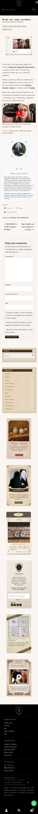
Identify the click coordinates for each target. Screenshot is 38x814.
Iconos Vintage (18, 383)
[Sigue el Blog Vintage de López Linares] (23, 804)
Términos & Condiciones (10, 744)
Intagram (27, 85)
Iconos (19, 380)
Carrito (29, 808)
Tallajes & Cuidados (9, 731)
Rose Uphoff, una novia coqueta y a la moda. (27, 226)
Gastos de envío (8, 755)
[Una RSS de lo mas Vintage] (12, 604)
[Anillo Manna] (23, 622)
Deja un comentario (7, 133)
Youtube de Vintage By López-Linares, (21, 67)
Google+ (12, 88)
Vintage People (19, 405)
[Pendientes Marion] (13, 632)
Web (6, 303)
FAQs (5, 734)
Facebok (5, 88)
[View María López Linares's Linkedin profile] (21, 168)
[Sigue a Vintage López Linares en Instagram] (18, 804)
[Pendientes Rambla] (23, 632)
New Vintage (18, 389)
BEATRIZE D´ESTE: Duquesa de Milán (10, 226)
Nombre (8, 285)
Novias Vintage (18, 399)
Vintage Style (19, 409)
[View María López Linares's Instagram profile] (17, 168)
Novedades (18, 396)
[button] (34, 803)
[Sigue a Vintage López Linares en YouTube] (20, 804)
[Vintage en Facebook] (14, 604)
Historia (19, 377)
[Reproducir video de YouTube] (19, 113)
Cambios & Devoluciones (10, 747)
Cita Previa (7, 725)
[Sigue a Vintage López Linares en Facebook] (15, 804)
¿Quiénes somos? (8, 723)
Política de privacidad (9, 749)
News (18, 393)
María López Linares (25, 130)
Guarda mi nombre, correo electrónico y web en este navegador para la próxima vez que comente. (19, 315)
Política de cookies (8, 752)
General (16, 19)
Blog (11, 19)
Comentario (9, 256)
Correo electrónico (12, 294)
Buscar (19, 810)
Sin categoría (18, 402)
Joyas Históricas (26, 19)
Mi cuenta (6, 810)
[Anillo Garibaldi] (13, 622)
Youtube (32, 88)
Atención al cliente (8, 770)
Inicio (6, 19)
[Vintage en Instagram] (17, 604)
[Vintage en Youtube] (20, 604)
